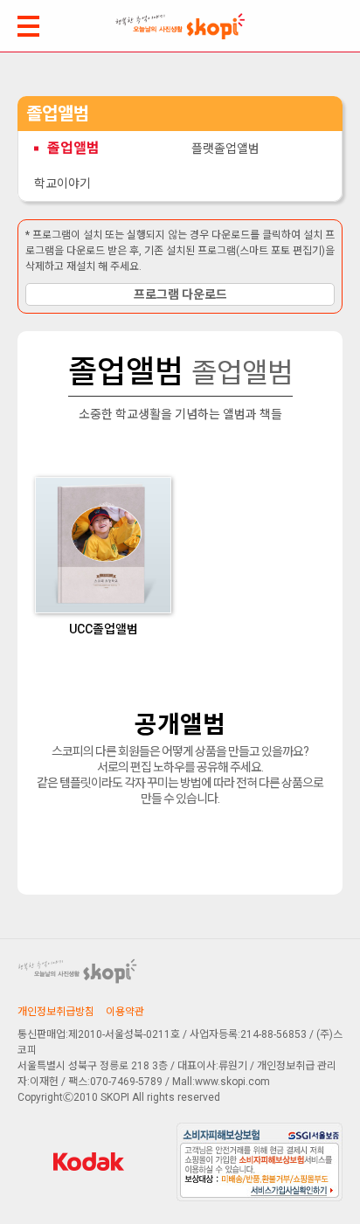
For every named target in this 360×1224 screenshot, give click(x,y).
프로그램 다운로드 (180, 294)
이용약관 (125, 1012)
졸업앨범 (73, 148)
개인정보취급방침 (55, 1012)
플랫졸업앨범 (225, 149)
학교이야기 (62, 183)
